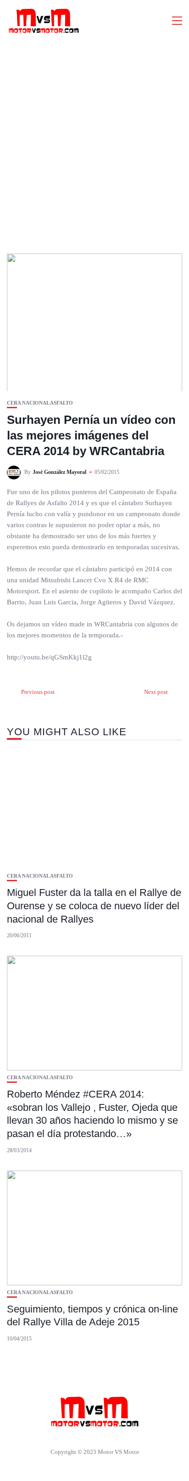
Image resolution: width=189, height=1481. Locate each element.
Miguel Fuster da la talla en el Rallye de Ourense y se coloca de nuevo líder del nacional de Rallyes (94, 905)
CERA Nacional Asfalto (40, 402)
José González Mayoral (59, 472)
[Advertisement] (94, 140)
